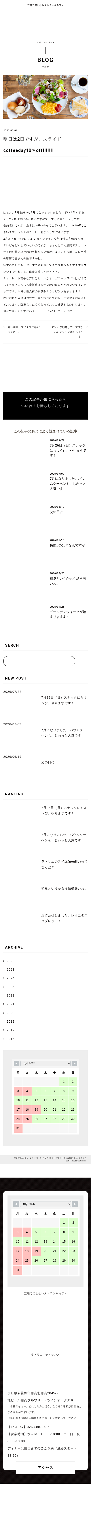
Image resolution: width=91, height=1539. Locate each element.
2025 (11, 969)
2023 (11, 987)
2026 (11, 961)
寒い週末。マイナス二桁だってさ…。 (24, 329)
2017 (11, 1030)
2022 (11, 995)
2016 (11, 1039)
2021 (11, 1004)
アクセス (45, 1468)
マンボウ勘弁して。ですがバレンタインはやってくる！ (67, 332)
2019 (11, 1021)
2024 (11, 978)
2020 (11, 1013)
